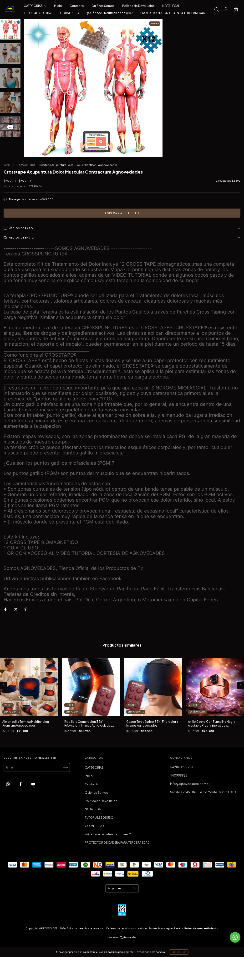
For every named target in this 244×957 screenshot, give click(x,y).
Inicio (58, 6)
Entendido (179, 952)
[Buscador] (216, 10)
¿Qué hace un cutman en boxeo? (110, 13)
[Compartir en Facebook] (6, 609)
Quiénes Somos (103, 6)
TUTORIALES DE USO (38, 13)
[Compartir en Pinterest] (26, 609)
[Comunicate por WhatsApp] (235, 937)
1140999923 (178, 775)
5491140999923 (181, 767)
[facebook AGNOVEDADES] (20, 784)
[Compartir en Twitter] (16, 609)
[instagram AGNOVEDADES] (8, 784)
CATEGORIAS (33, 6)
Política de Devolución (138, 6)
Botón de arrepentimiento (201, 928)
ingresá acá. (173, 928)
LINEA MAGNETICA (24, 165)
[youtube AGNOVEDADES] (33, 784)
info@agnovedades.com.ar (189, 784)
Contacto (77, 6)
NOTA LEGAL (171, 6)
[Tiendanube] (122, 938)
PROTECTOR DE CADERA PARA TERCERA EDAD (172, 13)
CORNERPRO (69, 13)
